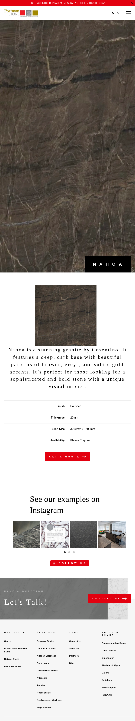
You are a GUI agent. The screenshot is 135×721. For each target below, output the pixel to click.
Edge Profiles (44, 707)
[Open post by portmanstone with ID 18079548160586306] (112, 534)
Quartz (8, 641)
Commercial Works (47, 670)
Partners (74, 656)
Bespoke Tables (45, 641)
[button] (14, 534)
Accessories (44, 693)
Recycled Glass (12, 666)
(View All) (107, 695)
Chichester (108, 658)
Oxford (105, 673)
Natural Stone (11, 659)
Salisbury (107, 680)
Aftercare (42, 678)
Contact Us (75, 641)
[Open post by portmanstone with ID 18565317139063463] (26, 534)
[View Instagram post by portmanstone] (37, 545)
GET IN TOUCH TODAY (92, 3)
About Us (74, 648)
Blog (71, 663)
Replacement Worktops (49, 700)
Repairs (41, 685)
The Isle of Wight (111, 665)
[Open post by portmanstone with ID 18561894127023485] (55, 534)
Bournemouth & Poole (114, 643)
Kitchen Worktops (46, 656)
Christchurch (109, 650)
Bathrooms (43, 663)
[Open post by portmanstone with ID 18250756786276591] (83, 534)
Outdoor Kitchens (46, 648)
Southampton (109, 687)
